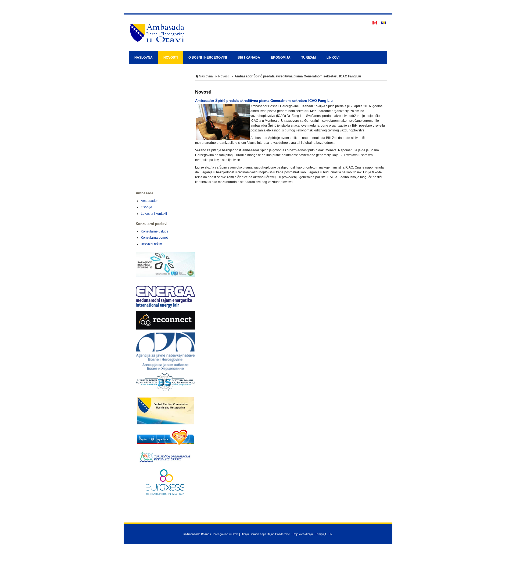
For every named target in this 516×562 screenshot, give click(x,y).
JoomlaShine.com (279, 559)
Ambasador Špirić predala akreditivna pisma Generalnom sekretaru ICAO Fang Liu (264, 101)
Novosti (223, 76)
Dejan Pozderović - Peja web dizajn (290, 534)
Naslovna (206, 76)
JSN (329, 534)
